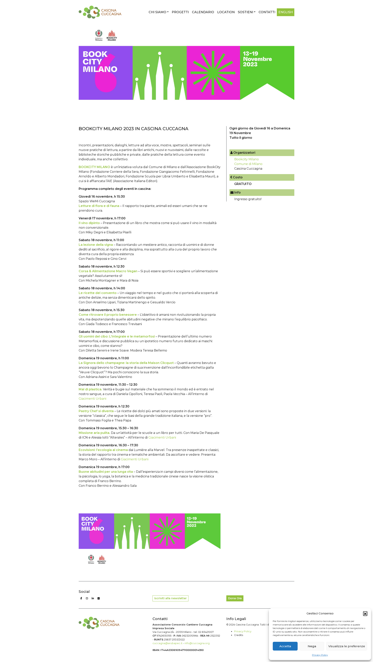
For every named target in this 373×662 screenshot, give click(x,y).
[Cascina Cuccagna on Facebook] (81, 598)
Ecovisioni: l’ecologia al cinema (103, 450)
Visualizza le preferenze (346, 646)
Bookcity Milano (246, 159)
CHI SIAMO (157, 12)
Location (226, 12)
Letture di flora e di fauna (99, 206)
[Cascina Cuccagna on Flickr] (98, 598)
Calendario (203, 12)
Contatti (267, 12)
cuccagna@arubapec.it (167, 643)
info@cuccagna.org (197, 643)
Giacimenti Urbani (92, 398)
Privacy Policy (320, 654)
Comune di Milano (248, 164)
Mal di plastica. (90, 389)
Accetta (285, 646)
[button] (365, 613)
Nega (312, 646)
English (285, 12)
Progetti (180, 12)
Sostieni (245, 12)
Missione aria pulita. (94, 433)
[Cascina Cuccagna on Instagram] (87, 598)
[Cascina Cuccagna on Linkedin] (92, 598)
